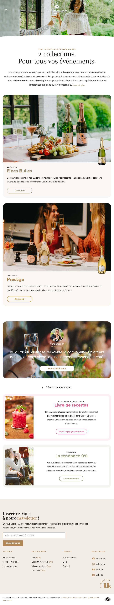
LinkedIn (99, 574)
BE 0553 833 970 (54, 597)
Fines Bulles (19, 170)
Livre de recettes (71, 405)
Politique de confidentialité (72, 597)
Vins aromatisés (41, 566)
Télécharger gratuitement (71, 431)
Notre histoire (9, 557)
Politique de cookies (92, 597)
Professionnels (69, 557)
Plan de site (7, 600)
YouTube (99, 569)
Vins (36, 557)
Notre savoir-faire (57, 368)
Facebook (100, 558)
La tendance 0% (71, 455)
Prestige (15, 279)
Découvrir (20, 190)
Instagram (100, 564)
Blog (65, 561)
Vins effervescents (42, 561)
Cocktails (38, 570)
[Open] (108, 9)
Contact (66, 566)
